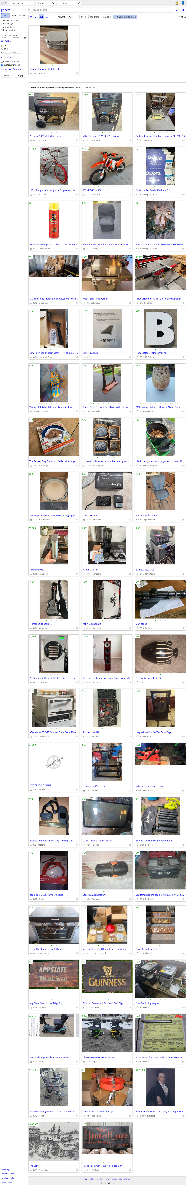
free (6, 48)
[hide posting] (77, 73)
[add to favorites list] (31, 73)
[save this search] (183, 10)
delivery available (11, 61)
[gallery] (41, 17)
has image (8, 23)
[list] (31, 17)
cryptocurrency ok (11, 65)
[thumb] (36, 17)
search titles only (11, 20)
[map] (46, 17)
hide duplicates (10, 30)
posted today (9, 27)
